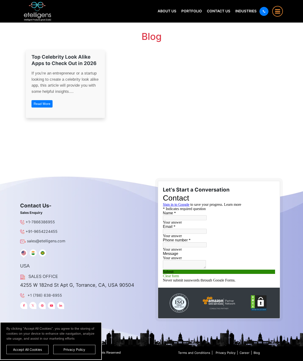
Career (245, 353)
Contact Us (218, 11)
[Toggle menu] (277, 11)
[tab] (23, 253)
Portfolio (191, 11)
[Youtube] (51, 305)
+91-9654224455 (42, 231)
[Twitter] (32, 305)
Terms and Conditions (194, 353)
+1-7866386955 (40, 222)
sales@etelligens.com (46, 241)
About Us (167, 11)
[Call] (263, 11)
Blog (257, 353)
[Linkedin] (60, 305)
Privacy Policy (226, 353)
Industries (246, 11)
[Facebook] (23, 305)
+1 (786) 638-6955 (44, 295)
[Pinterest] (42, 305)
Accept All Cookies (27, 349)
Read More (42, 104)
